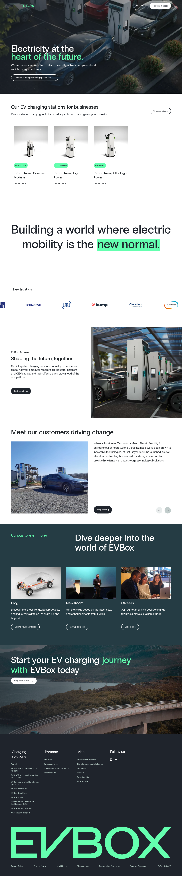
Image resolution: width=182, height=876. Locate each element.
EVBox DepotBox (19, 793)
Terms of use (83, 866)
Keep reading (103, 510)
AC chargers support (20, 813)
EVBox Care (82, 781)
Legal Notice (61, 866)
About (83, 752)
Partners (51, 752)
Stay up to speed (77, 627)
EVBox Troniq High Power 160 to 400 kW (24, 776)
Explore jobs (130, 627)
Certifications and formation (56, 768)
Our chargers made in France (90, 764)
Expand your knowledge (25, 627)
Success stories (51, 764)
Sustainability (83, 777)
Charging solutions (19, 754)
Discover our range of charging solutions (33, 78)
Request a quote (160, 6)
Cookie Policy (40, 866)
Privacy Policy (17, 866)
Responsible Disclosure (109, 866)
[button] (168, 510)
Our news (81, 768)
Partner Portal (50, 773)
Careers (80, 773)
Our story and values (86, 760)
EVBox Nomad (17, 797)
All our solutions (160, 111)
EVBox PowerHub (19, 789)
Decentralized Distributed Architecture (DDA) (22, 803)
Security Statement (138, 866)
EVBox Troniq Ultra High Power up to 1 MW (25, 783)
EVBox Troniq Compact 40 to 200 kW (24, 770)
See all (14, 764)
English (139, 6)
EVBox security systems (21, 808)
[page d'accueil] (28, 6)
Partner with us (21, 391)
